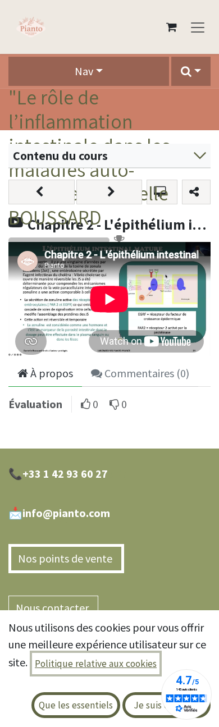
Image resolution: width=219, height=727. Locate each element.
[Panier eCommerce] (171, 26)
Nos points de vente (66, 558)
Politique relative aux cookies (96, 663)
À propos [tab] (50, 373)
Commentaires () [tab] (145, 373)
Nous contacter (53, 608)
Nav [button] (84, 71)
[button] (191, 71)
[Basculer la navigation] (198, 26)
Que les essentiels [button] (76, 705)
